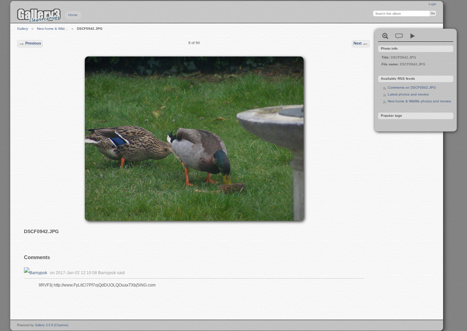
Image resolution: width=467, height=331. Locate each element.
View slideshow (412, 36)
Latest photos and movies (408, 94)
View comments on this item (399, 36)
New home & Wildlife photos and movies (419, 101)
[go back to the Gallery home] (39, 15)
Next (357, 43)
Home (73, 15)
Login (432, 4)
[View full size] (194, 138)
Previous (33, 43)
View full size (385, 36)
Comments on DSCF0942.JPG (412, 87)
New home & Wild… (52, 28)
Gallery (22, 28)
